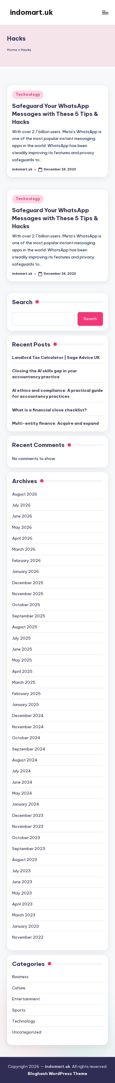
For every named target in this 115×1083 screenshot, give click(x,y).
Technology (28, 94)
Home (12, 50)
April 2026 (22, 538)
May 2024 (22, 793)
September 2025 (28, 616)
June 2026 (22, 516)
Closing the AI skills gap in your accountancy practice (44, 373)
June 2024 (22, 782)
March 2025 (23, 682)
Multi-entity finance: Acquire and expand (55, 423)
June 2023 (22, 881)
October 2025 (26, 604)
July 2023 (21, 870)
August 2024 (24, 760)
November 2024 (28, 726)
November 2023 (27, 826)
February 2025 (26, 693)
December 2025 (27, 582)
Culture (18, 988)
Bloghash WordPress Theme (57, 1073)
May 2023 (22, 893)
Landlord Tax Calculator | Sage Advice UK (56, 357)
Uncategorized (26, 1032)
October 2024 (26, 737)
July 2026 (21, 505)
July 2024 (21, 771)
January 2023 (25, 926)
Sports (18, 1010)
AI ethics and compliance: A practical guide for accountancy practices (57, 393)
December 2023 (27, 815)
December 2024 (28, 715)
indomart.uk (31, 12)
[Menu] (105, 12)
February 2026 (26, 560)
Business (20, 976)
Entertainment (26, 998)
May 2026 (22, 527)
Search (22, 302)
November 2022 (27, 937)
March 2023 (23, 915)
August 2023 (24, 859)
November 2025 (27, 593)
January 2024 (25, 804)
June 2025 (22, 649)
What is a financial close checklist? (49, 410)
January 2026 (25, 571)
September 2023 (28, 848)
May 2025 (22, 660)
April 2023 (22, 904)
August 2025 (24, 627)
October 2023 (26, 837)
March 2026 (23, 549)
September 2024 (28, 749)
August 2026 (24, 494)
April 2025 (22, 671)
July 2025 (21, 638)
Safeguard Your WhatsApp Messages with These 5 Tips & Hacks (55, 113)
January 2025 (25, 704)
